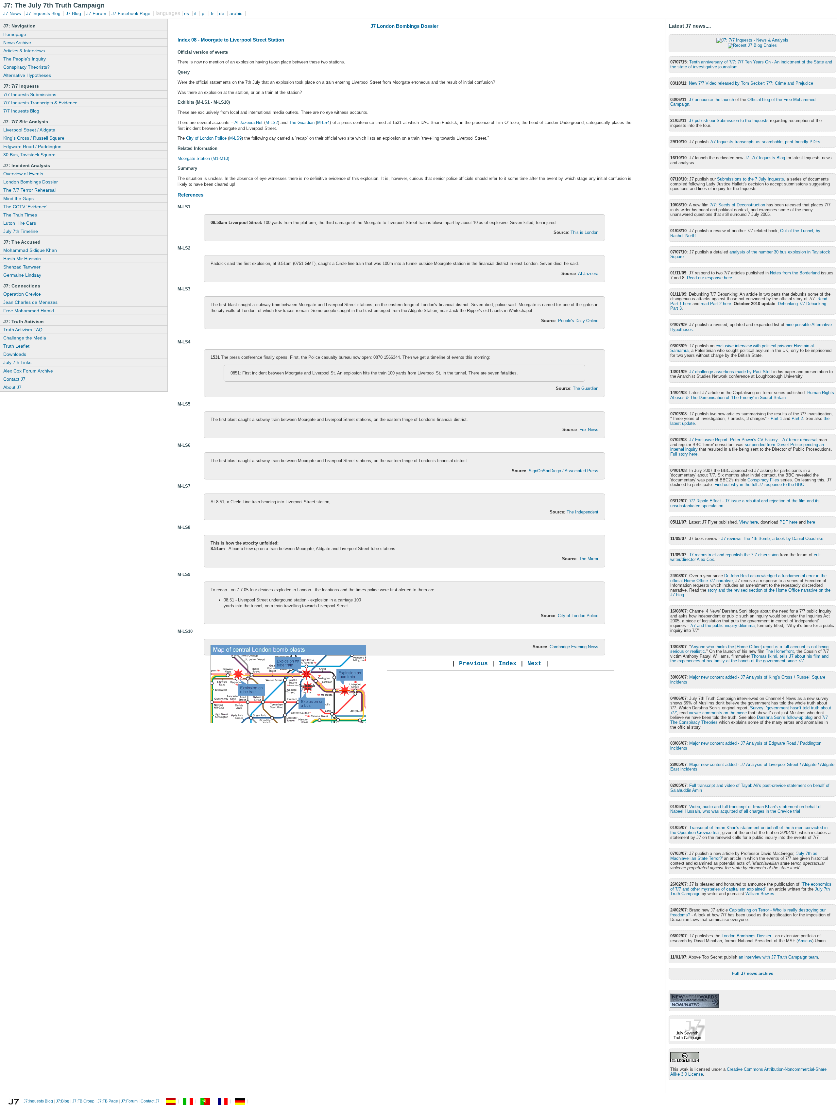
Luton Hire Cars (19, 223)
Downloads (14, 354)
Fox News (588, 429)
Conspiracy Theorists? (26, 67)
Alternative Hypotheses (27, 75)
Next (534, 663)
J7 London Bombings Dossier (404, 26)
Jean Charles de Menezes (30, 302)
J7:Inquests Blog (43, 13)
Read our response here (709, 277)
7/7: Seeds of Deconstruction (737, 204)
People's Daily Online (578, 320)
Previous (473, 663)
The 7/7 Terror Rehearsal (29, 190)
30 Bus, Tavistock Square (29, 154)
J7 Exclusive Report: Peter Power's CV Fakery (733, 439)
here (811, 522)
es (186, 13)
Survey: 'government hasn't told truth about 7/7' (750, 710)
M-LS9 (235, 138)
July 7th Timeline (20, 231)
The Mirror (588, 558)
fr (212, 13)
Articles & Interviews (24, 50)
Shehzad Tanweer (22, 266)
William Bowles (759, 893)
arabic (236, 13)
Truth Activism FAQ (23, 329)
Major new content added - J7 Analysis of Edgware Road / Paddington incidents (745, 746)
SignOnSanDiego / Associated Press (563, 470)
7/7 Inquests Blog (21, 110)
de (221, 13)
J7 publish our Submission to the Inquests (729, 120)
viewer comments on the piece (718, 712)
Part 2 (797, 418)
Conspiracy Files (763, 479)
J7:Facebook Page (130, 13)
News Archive (17, 42)
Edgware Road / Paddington (32, 146)
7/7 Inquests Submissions (29, 94)
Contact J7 (14, 379)
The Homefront (780, 651)
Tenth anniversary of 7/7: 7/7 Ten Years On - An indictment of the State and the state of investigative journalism (751, 64)
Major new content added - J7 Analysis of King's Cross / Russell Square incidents (747, 680)
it (195, 13)
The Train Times (20, 214)
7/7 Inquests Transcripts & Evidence (40, 102)
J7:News (12, 13)
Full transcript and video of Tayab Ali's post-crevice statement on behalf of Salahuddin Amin (749, 788)
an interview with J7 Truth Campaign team (778, 957)
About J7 (12, 387)
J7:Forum (96, 13)
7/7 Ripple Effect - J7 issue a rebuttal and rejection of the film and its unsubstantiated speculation (745, 503)
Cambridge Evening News (574, 646)
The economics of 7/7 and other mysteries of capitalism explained (750, 887)
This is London (584, 232)
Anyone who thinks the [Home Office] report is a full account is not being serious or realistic (749, 649)
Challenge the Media (24, 337)
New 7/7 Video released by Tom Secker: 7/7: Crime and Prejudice (751, 83)
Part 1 (776, 418)
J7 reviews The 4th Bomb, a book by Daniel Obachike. (773, 538)
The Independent (582, 512)
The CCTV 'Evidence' (25, 206)
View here (748, 522)
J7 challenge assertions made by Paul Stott (730, 371)
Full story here (683, 454)
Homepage (14, 34)
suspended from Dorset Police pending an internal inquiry (747, 447)
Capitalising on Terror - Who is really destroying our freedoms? (748, 912)
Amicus (805, 940)
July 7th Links (17, 362)
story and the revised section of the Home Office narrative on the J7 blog (750, 593)
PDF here (788, 522)
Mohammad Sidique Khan (30, 250)
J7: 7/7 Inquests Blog (764, 157)
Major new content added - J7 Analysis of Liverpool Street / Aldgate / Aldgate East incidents (752, 767)
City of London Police (206, 138)
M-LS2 (271, 122)
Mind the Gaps (18, 198)
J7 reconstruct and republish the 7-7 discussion (733, 554)
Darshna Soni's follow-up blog (784, 717)
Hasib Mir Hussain (22, 258)
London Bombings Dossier (30, 181)
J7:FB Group (83, 1101)
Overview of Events (23, 173)
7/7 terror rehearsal (799, 439)
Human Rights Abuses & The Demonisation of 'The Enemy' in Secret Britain (752, 395)
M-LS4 (323, 122)
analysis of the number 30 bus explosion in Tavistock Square (750, 254)
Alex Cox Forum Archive (28, 370)
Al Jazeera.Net (248, 122)
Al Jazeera (588, 273)
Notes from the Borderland (795, 272)
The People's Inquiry (24, 58)
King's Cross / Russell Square (33, 138)
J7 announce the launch (711, 99)
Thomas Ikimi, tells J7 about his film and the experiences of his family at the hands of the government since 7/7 (749, 659)
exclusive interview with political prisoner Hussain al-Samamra (742, 348)
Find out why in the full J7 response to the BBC (759, 484)
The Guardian (302, 122)
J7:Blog (73, 13)
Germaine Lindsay (22, 275)
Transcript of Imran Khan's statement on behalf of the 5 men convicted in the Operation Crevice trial (749, 830)
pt (204, 13)
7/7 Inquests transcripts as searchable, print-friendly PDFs (765, 141)
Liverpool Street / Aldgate (29, 129)
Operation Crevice (22, 294)
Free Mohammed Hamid (28, 310)
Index (509, 663)
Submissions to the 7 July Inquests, (751, 179)
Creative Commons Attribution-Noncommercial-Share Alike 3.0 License (748, 1072)
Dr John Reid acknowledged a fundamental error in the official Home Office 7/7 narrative (748, 578)
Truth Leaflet (16, 346)
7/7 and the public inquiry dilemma (722, 625)
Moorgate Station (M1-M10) (203, 158)
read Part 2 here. (716, 303)
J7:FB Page (107, 1101)
